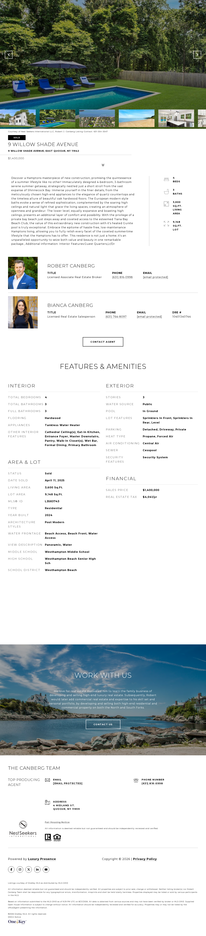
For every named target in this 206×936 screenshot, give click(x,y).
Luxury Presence (42, 859)
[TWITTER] (28, 869)
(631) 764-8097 (116, 316)
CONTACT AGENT (103, 341)
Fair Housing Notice (57, 822)
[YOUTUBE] (46, 869)
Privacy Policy (145, 859)
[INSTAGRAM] (20, 869)
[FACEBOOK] (11, 869)
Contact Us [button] (103, 724)
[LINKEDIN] (37, 869)
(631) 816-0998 (122, 277)
